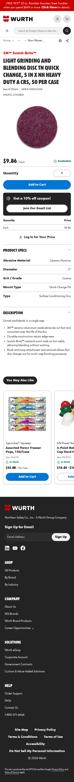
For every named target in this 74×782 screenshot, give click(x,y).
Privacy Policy (45, 730)
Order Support (13, 693)
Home (6, 40)
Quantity (10, 173)
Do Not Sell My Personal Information (37, 751)
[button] (37, 127)
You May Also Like (20, 380)
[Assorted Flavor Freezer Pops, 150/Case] (27, 414)
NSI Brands (11, 614)
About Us (10, 606)
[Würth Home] (18, 19)
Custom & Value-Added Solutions (25, 671)
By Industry (11, 584)
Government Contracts (18, 664)
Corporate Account (16, 657)
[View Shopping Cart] (67, 19)
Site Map (21, 730)
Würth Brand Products (18, 621)
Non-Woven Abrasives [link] (37, 40)
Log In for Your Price (39, 237)
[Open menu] (7, 31)
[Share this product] (67, 40)
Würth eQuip (13, 650)
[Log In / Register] (57, 19)
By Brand (10, 577)
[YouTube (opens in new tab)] (15, 548)
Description (13, 313)
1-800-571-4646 (14, 715)
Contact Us (11, 707)
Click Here (49, 7)
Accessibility (35, 744)
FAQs (8, 700)
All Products (12, 570)
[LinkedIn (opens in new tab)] (7, 548)
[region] (37, 5)
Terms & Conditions (22, 737)
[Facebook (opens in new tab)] (23, 548)
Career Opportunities (18, 628)
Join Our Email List (37, 208)
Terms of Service (12, 772)
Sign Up (61, 537)
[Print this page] (60, 40)
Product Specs (15, 250)
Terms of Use (53, 737)
